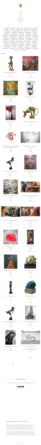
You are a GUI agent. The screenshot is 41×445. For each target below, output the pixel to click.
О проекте (20, 12)
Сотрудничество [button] (20, 19)
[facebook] (23, 386)
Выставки (20, 17)
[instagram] (21, 386)
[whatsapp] (18, 386)
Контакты (20, 21)
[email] (19, 386)
